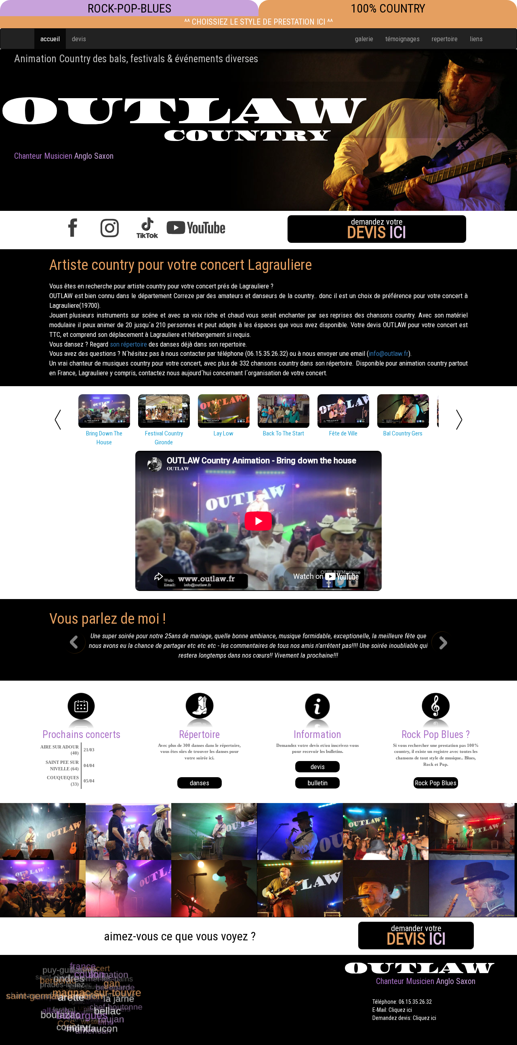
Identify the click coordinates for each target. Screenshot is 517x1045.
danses (199, 783)
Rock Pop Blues (435, 783)
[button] (80, 647)
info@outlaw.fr (388, 353)
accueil (50, 39)
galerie (364, 39)
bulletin (318, 783)
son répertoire (128, 344)
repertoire (445, 39)
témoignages (402, 39)
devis (79, 39)
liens (476, 39)
